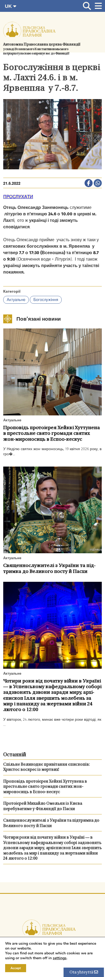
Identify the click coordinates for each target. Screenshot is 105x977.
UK (9, 6)
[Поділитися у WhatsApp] (98, 183)
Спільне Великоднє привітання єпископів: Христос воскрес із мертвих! (46, 767)
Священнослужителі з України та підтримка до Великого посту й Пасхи (51, 823)
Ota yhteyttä (81, 973)
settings (59, 958)
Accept (15, 968)
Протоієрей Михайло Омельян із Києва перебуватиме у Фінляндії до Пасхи (42, 806)
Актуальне (16, 300)
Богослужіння (45, 300)
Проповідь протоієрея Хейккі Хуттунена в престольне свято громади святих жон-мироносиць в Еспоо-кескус (45, 787)
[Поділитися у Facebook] (89, 183)
